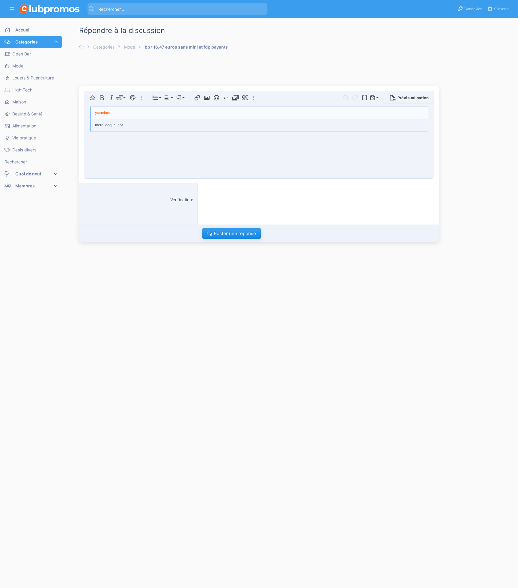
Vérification (181, 199)
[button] (12, 9)
